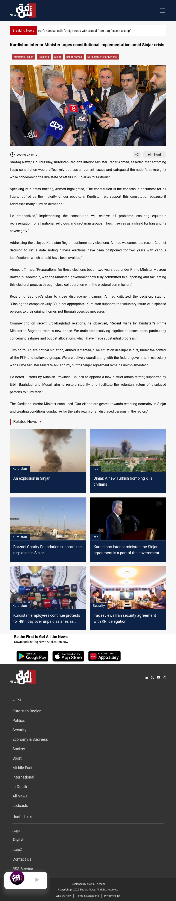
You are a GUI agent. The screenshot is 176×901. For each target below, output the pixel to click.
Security (19, 730)
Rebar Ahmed (74, 56)
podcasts (20, 805)
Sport (17, 758)
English (18, 840)
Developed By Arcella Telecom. (88, 884)
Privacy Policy (112, 895)
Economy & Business (30, 739)
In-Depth (19, 786)
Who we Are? (63, 895)
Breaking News (23, 30)
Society (18, 748)
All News (19, 796)
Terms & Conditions (87, 895)
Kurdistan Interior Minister (102, 56)
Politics (18, 720)
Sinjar (57, 56)
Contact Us (21, 859)
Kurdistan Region (23, 56)
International (23, 777)
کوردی (17, 850)
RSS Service (22, 868)
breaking (44, 56)
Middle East (22, 767)
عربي (16, 831)
